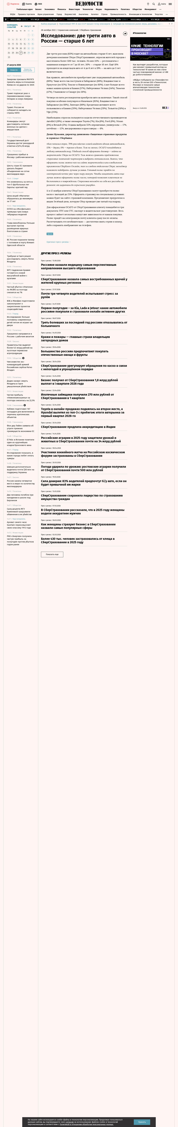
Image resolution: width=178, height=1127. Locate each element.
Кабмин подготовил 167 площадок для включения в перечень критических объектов (20, 413)
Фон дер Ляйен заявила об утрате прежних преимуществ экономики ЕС (20, 428)
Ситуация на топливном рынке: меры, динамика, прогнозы (139, 24)
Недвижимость (111, 9)
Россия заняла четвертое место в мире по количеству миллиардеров (21, 484)
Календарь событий (12, 26)
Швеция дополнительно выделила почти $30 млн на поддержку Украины (20, 470)
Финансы (61, 9)
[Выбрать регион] (148, 4)
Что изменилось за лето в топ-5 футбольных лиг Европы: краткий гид (20, 185)
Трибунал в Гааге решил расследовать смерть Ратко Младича (20, 259)
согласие (69, 1122)
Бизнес (38, 9)
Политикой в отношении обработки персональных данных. (86, 1124)
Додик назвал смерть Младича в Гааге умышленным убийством (19, 384)
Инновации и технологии (140, 14)
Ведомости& (70, 14)
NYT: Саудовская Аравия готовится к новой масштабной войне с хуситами (18, 274)
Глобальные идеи (25, 9)
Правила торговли (26, 14)
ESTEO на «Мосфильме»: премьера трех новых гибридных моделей (19, 212)
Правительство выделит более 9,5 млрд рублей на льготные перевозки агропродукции (19, 349)
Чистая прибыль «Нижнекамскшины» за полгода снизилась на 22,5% (21, 398)
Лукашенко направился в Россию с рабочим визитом (20, 335)
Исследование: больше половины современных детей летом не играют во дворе (20, 321)
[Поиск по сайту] (153, 4)
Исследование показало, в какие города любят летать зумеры (20, 456)
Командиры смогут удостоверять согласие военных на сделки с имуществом (18, 125)
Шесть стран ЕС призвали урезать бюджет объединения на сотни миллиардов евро (19, 169)
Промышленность (118, 14)
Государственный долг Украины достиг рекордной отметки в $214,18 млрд (20, 143)
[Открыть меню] (170, 4)
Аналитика (83, 14)
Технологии (88, 9)
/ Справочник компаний (67, 30)
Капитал (94, 14)
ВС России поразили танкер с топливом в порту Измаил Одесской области (20, 242)
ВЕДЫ (12, 14)
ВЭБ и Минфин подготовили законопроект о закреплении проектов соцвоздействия (21, 305)
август (27, 26)
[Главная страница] (89, 4)
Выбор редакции (48, 24)
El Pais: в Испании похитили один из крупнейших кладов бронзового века (20, 442)
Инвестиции (74, 9)
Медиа (99, 9)
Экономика (49, 9)
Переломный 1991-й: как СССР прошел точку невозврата (84, 24)
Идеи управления (46, 14)
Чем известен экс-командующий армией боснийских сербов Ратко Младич (19, 366)
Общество (137, 9)
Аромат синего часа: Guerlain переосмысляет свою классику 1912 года (19, 525)
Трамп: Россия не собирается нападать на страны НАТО (19, 110)
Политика (125, 9)
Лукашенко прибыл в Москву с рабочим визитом (20, 155)
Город (59, 14)
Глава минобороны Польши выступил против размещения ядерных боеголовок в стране (20, 227)
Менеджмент (150, 9)
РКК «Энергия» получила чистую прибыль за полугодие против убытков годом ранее (20, 540)
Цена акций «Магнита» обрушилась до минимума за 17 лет (20, 199)
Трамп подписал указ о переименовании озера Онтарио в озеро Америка (20, 96)
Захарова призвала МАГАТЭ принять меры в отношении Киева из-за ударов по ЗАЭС (20, 82)
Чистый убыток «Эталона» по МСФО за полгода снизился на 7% (20, 290)
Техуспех (159, 14)
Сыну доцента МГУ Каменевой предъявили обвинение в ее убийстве (19, 512)
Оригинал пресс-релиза (58, 242)
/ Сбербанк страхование (90, 30)
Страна (104, 14)
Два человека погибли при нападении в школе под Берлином (20, 498)
